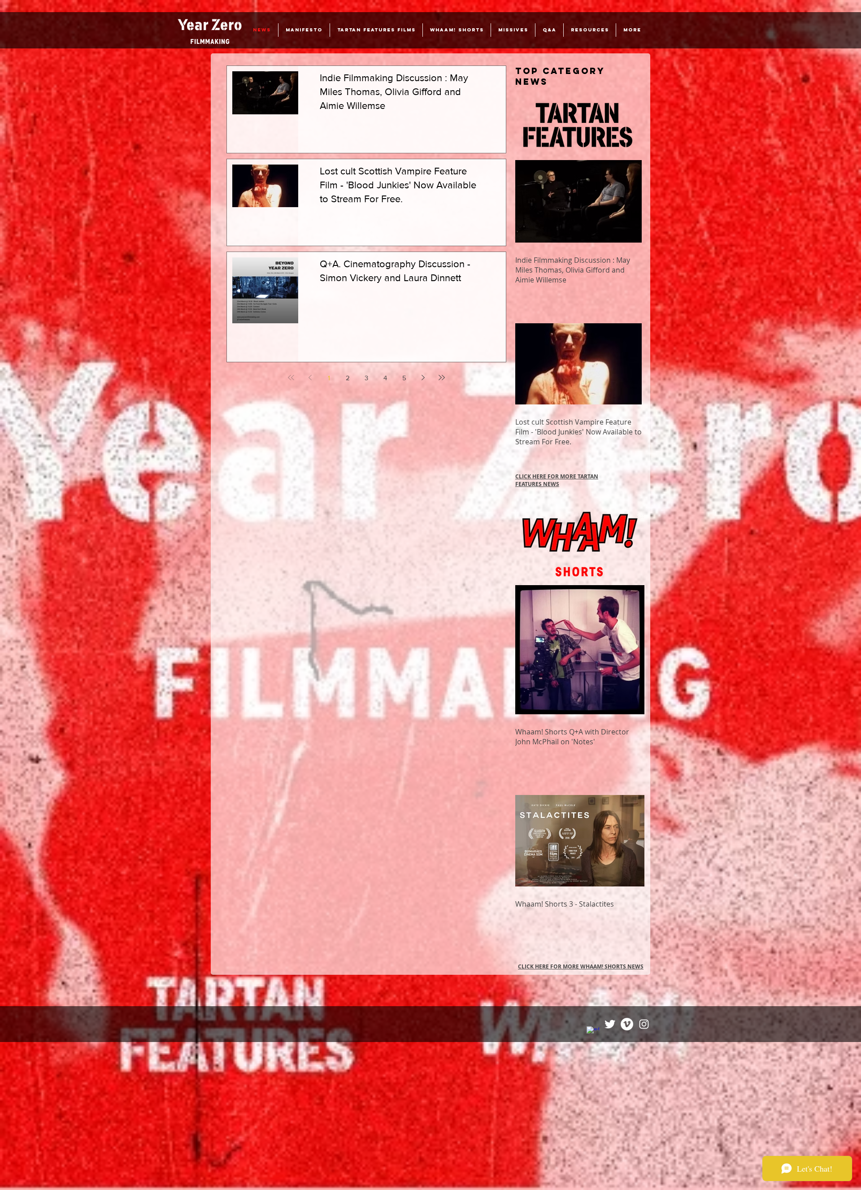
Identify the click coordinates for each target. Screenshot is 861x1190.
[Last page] (442, 377)
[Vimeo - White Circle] (627, 1024)
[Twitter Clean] (610, 1024)
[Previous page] (310, 377)
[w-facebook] (593, 1032)
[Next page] (423, 377)
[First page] (291, 377)
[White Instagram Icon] (644, 1024)
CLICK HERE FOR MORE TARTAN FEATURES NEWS (556, 480)
